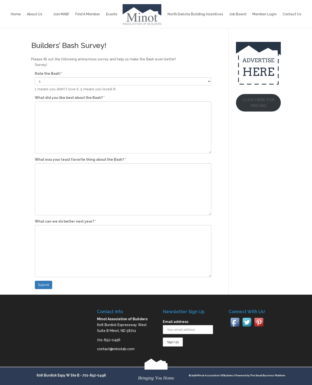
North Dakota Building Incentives (195, 14)
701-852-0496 (94, 375)
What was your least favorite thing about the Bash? (80, 159)
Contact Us (292, 14)
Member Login (264, 14)
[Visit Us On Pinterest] (259, 327)
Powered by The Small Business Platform (260, 375)
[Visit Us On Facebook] (235, 327)
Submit (43, 285)
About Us (34, 14)
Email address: (176, 322)
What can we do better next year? (65, 221)
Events (111, 14)
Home (16, 14)
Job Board (237, 14)
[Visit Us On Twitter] (247, 327)
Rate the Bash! (48, 73)
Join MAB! (61, 14)
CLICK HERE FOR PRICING (258, 102)
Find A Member (87, 14)
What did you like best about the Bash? (70, 98)
